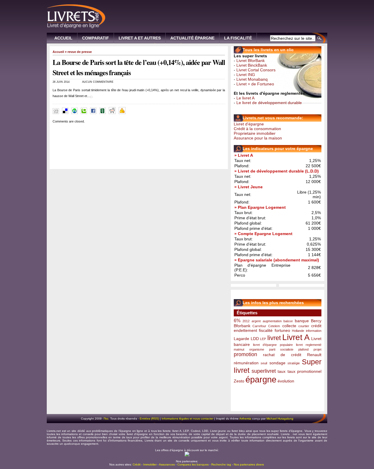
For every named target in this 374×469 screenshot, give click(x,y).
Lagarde (241, 338)
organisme (256, 349)
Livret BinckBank (251, 65)
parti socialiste (281, 349)
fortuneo (282, 330)
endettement (245, 330)
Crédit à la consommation (257, 128)
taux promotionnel (305, 371)
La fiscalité (238, 38)
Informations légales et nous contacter (187, 418)
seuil (264, 363)
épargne (260, 379)
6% (237, 320)
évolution (286, 381)
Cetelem (274, 326)
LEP (263, 339)
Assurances (167, 464)
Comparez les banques (193, 464)
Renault (314, 354)
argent (256, 321)
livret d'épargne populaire (272, 344)
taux (281, 371)
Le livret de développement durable (269, 102)
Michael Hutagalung (279, 418)
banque (302, 320)
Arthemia (245, 418)
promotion (245, 354)
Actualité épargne (192, 38)
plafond (303, 349)
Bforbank (242, 325)
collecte (289, 325)
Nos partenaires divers (249, 464)
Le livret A (245, 98)
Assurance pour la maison (258, 138)
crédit (316, 325)
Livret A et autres (140, 38)
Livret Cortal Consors (256, 70)
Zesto (239, 381)
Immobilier (150, 464)
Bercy (316, 320)
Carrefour (259, 326)
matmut (239, 349)
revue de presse (79, 52)
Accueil (63, 38)
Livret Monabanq (252, 79)
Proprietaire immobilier (255, 133)
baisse (288, 321)
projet (317, 349)
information (313, 330)
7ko (105, 418)
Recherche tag (221, 464)
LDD (255, 338)
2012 (246, 321)
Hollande (298, 330)
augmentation (272, 321)
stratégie (294, 363)
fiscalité (266, 330)
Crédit (137, 464)
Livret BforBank (250, 60)
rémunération (246, 363)
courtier (303, 326)
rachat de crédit (282, 354)
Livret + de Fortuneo (255, 84)
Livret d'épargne (249, 124)
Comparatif (95, 38)
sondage (277, 363)
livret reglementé (308, 344)
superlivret (264, 371)
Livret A (296, 337)
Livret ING (245, 74)
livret (274, 338)
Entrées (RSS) (149, 418)
